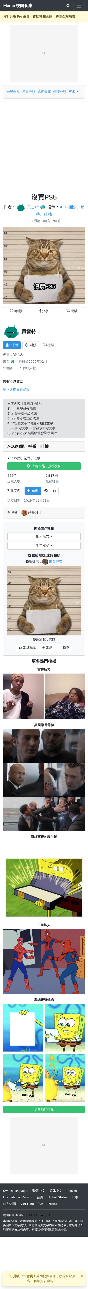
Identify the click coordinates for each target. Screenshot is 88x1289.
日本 (75, 1197)
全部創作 (13, 92)
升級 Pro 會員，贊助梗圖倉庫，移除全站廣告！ (44, 16)
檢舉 (73, 311)
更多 (72, 92)
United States (57, 1197)
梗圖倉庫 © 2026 (14, 1215)
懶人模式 (43, 536)
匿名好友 (55, 561)
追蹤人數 (13, 481)
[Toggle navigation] (79, 6)
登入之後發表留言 (16, 389)
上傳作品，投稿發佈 (45, 466)
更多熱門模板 (44, 661)
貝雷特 (33, 207)
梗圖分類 (28, 92)
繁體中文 (38, 1191)
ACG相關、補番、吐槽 (28, 446)
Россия (53, 1204)
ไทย (41, 1204)
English (72, 1191)
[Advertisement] (44, 144)
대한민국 (9, 1204)
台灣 (40, 1197)
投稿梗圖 (52, 481)
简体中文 (55, 1191)
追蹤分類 (44, 92)
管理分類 (59, 92)
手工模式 (43, 546)
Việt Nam (27, 1204)
